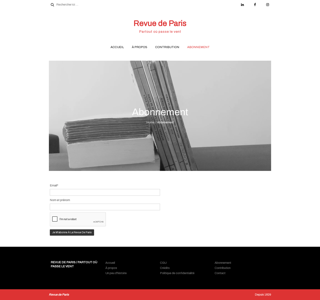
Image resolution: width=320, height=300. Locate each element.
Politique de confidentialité (177, 273)
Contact (220, 273)
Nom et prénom (60, 200)
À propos (139, 47)
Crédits (165, 267)
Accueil (117, 47)
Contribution (167, 47)
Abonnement (198, 47)
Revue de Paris (160, 23)
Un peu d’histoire (116, 273)
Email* (54, 185)
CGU (163, 262)
